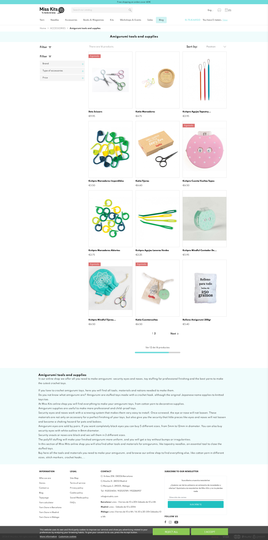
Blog (41, 493)
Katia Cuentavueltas (147, 320)
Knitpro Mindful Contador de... (200, 250)
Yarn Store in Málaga (49, 517)
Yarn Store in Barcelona (50, 507)
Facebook (165, 521)
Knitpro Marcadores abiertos (104, 250)
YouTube (176, 522)
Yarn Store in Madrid (49, 512)
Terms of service (77, 483)
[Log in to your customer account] (219, 10)
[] (130, 10)
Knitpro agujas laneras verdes (152, 250)
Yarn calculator (46, 503)
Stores (42, 483)
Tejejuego (44, 498)
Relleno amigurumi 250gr (197, 320)
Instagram (170, 522)
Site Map (74, 478)
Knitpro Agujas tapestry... (197, 112)
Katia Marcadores (145, 112)
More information (48, 536)
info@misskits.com (109, 496)
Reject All (171, 531)
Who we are (45, 478)
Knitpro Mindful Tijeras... (102, 320)
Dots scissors (95, 112)
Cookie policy (76, 493)
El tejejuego (192, 20)
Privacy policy (76, 488)
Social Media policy (79, 498)
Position (211, 47)
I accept (209, 531)
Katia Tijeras (142, 181)
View (225, 20)
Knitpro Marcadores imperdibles (106, 181)
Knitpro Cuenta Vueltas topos (198, 181)
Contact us (44, 488)
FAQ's (73, 503)
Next (175, 334)
